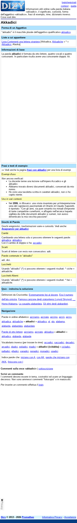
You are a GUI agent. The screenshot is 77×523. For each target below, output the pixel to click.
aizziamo (34, 317)
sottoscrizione (45, 368)
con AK (40, 357)
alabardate (29, 326)
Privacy (2, 505)
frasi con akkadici (37, 170)
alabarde (27, 336)
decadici (70, 342)
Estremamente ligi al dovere (43, 294)
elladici (15, 351)
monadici (44, 351)
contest (65, 6)
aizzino (53, 317)
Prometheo (28, 517)
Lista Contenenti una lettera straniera (21, 41)
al (49, 321)
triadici (32, 346)
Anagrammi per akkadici (15, 229)
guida (73, 6)
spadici (54, 351)
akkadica (6, 240)
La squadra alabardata (30, 303)
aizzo (68, 317)
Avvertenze (70, 517)
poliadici (23, 346)
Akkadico (6, 44)
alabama (60, 321)
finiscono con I (15, 361)
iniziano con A (28, 357)
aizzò (61, 317)
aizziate (45, 317)
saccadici (59, 342)
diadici (14, 346)
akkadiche (17, 321)
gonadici (34, 351)
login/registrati (69, 2)
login (40, 384)
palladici (6, 351)
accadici (37, 243)
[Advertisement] (38, 474)
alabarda (6, 326)
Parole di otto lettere (12, 332)
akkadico (66, 32)
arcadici (6, 346)
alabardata (17, 326)
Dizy (3, 517)
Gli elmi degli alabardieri (55, 303)
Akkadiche (57, 41)
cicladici (66, 346)
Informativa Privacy (52, 517)
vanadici (24, 351)
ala (52, 321)
